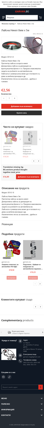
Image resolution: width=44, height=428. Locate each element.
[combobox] (22, 17)
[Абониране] (40, 387)
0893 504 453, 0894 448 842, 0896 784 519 (31, 363)
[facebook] (3, 377)
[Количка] (40, 17)
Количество (6, 94)
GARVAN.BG (17, 425)
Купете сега (22, 113)
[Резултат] (35, 17)
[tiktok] (9, 377)
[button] (3, 17)
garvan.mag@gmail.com (31, 357)
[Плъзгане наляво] (34, 161)
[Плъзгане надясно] (38, 161)
